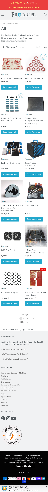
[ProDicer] (24, 14)
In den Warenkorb (9, 87)
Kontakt (4, 403)
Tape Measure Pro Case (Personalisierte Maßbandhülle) (12, 208)
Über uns (4, 406)
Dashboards (5, 382)
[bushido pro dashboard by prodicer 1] (12, 64)
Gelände (4, 400)
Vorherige (24, 314)
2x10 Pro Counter (9, 250)
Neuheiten (5, 376)
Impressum (18, 456)
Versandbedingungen (22, 460)
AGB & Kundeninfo (33, 456)
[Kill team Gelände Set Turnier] (36, 236)
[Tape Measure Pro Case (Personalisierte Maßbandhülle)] (12, 191)
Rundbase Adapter (9, 292)
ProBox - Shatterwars (10, 163)
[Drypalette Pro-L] (36, 191)
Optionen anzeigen (10, 174)
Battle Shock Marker (34, 78)
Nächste (24, 322)
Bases (3, 394)
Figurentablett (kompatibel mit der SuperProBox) (34, 120)
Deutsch (21, 473)
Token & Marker (7, 388)
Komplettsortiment (12, 23)
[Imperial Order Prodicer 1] (12, 104)
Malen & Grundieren (8, 391)
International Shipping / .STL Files (13, 373)
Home (3, 23)
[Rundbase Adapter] (12, 278)
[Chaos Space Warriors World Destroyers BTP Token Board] (36, 278)
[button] (12, 48)
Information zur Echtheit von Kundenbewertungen (22, 462)
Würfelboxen (6, 379)
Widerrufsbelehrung (32, 458)
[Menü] (5, 14)
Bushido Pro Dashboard (11, 78)
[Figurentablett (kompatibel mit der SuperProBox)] (36, 104)
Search (7, 456)
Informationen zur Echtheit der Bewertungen (23, 491)
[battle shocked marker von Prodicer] (36, 64)
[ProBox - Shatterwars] (12, 149)
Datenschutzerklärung (13, 458)
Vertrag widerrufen (24, 466)
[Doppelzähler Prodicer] (12, 236)
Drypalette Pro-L (32, 205)
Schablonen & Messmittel (10, 385)
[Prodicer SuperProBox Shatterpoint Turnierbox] (36, 149)
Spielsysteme (6, 397)
